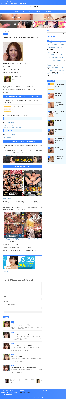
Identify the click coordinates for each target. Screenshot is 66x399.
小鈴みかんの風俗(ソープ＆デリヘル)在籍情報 (21, 335)
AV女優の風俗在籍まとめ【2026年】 (54, 60)
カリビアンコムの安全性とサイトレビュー (13, 134)
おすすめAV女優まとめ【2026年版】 (38, 12)
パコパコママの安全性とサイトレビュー (13, 122)
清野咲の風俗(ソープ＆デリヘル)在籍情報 (20, 324)
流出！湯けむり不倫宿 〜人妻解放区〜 (13, 127)
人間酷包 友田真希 (7, 198)
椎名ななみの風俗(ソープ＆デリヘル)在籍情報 (21, 346)
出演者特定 (48, 11)
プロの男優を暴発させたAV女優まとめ (54, 47)
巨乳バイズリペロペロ (9, 125)
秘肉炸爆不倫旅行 (8, 137)
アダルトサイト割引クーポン (28, 12)
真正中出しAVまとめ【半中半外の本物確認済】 (59, 104)
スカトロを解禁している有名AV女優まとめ (59, 140)
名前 (5, 296)
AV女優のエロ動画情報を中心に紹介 (7, 390)
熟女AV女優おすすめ (59, 120)
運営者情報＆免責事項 (25, 392)
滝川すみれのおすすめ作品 (17, 356)
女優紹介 (6, 271)
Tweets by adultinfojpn (48, 393)
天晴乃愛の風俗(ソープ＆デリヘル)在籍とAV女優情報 (23, 367)
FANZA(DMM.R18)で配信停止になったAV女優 (56, 67)
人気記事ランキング (17, 11)
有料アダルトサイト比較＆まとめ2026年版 (13, 3)
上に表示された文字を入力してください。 (12, 304)
